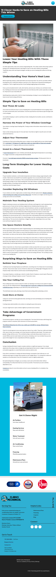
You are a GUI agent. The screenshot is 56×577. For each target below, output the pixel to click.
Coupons (35, 515)
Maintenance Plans (38, 510)
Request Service (8, 542)
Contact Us (7, 545)
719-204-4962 (8, 539)
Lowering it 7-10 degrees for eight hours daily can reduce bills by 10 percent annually (28, 143)
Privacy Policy (30, 561)
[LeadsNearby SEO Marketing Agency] (15, 571)
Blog (34, 517)
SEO (40, 570)
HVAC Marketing (32, 570)
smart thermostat (9, 152)
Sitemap (37, 561)
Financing (36, 512)
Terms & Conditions (22, 561)
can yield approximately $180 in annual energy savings (23, 158)
